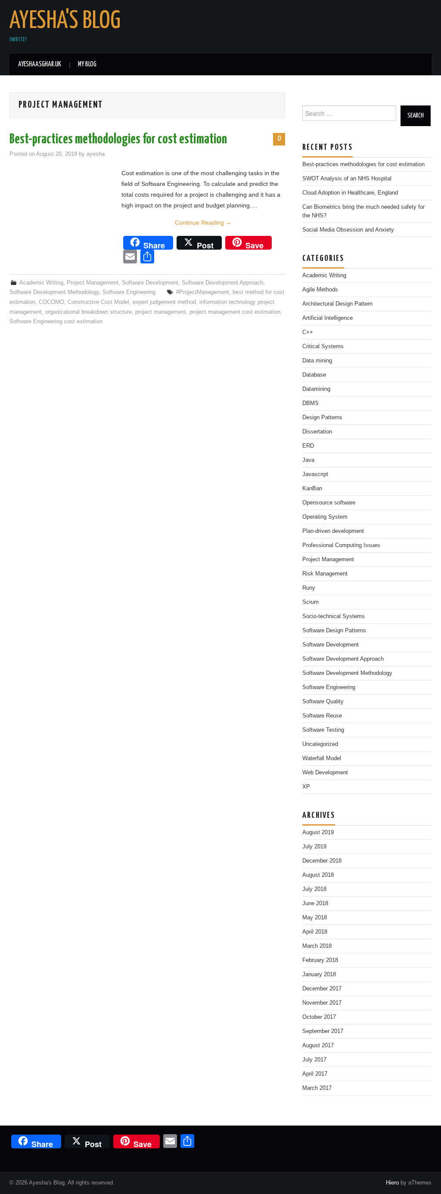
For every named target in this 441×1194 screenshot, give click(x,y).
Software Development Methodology (54, 292)
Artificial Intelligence (327, 318)
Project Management (92, 283)
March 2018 (317, 946)
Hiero (392, 1183)
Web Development (325, 773)
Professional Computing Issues (341, 545)
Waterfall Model (321, 758)
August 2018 (318, 875)
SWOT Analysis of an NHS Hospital (346, 179)
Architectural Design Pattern (337, 304)
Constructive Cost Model (98, 302)
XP (306, 787)
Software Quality (323, 702)
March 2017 (317, 1088)
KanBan (312, 489)
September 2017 (322, 1031)
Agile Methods (320, 290)
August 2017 (318, 1045)
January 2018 (319, 974)
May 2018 (314, 918)
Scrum (310, 602)
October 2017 (319, 1017)
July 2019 (314, 847)
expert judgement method (164, 302)
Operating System (325, 517)
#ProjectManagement (202, 292)
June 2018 (315, 903)
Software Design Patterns (334, 631)
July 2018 (314, 889)
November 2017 (322, 1003)
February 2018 (320, 960)
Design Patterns (322, 417)
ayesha (96, 154)
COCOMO (51, 302)
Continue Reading (203, 222)
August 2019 (318, 832)
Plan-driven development (333, 531)
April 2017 (314, 1074)
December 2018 (322, 861)
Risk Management (325, 574)
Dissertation (317, 432)
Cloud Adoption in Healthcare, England (350, 193)
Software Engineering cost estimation (55, 322)
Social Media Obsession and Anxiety (348, 230)
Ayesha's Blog (65, 21)
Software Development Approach (222, 283)
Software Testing (323, 730)
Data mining (317, 361)
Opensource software (328, 503)
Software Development (150, 283)
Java (308, 460)
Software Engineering (128, 292)
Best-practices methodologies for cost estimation (118, 139)
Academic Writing (41, 283)
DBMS (310, 403)
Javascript (315, 474)
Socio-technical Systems (333, 616)
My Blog (87, 64)
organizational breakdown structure (88, 312)
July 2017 (314, 1060)
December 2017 (322, 989)
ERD (308, 446)
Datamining (316, 389)
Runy (308, 588)
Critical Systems (323, 346)
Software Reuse (322, 716)
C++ (307, 332)
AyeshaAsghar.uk (39, 64)
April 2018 (314, 932)
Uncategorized (320, 744)
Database (314, 375)
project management (160, 312)
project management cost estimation (234, 312)
